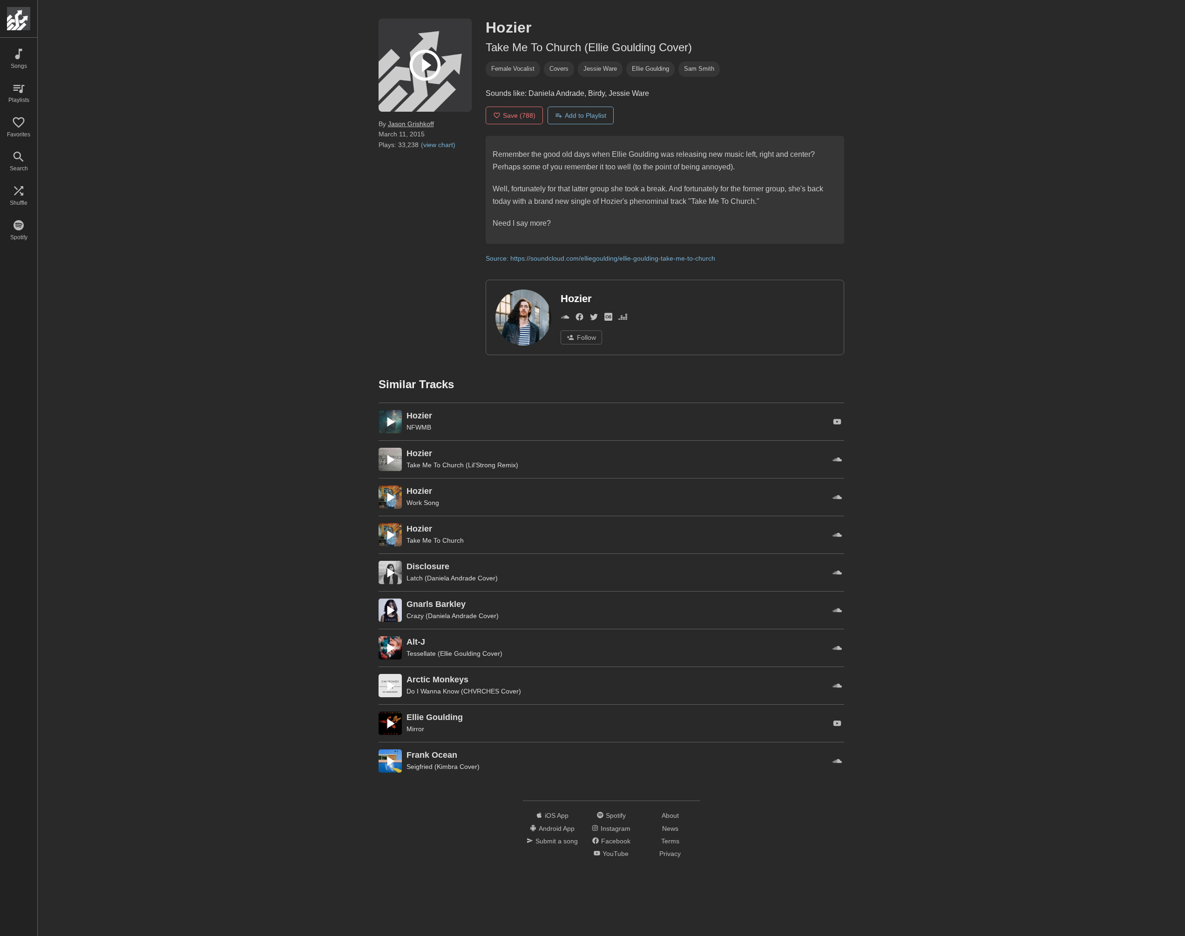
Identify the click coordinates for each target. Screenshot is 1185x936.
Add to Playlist (585, 115)
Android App (557, 828)
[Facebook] (579, 318)
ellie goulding (650, 68)
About (670, 815)
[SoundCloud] (565, 318)
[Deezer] (622, 318)
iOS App (557, 815)
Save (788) (519, 115)
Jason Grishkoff (411, 124)
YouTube (616, 853)
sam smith (699, 68)
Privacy (670, 853)
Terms (670, 841)
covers (559, 68)
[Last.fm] (608, 318)
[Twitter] (593, 318)
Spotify (616, 815)
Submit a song (556, 841)
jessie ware (600, 68)
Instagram (615, 828)
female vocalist (513, 68)
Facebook (615, 841)
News (670, 828)
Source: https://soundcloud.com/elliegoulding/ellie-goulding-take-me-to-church (600, 258)
